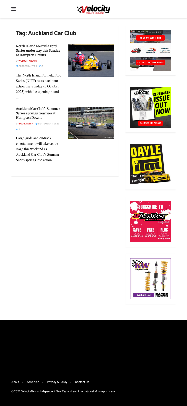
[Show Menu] (13, 9)
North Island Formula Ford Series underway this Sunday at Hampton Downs (38, 50)
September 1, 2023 (48, 123)
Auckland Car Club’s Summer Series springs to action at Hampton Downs (38, 113)
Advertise (33, 382)
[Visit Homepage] (93, 9)
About (15, 382)
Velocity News (28, 61)
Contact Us (82, 382)
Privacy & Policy (57, 382)
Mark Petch (26, 123)
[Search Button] (173, 9)
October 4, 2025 (27, 66)
